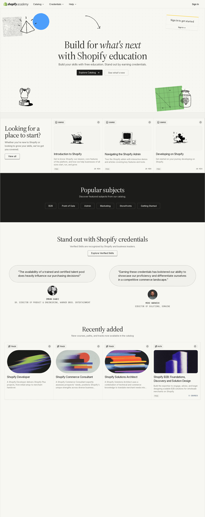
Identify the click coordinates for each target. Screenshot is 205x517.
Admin (87, 205)
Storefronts (126, 205)
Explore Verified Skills (102, 253)
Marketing (105, 205)
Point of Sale (68, 205)
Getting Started (149, 205)
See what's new (116, 72)
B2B (51, 205)
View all (12, 156)
